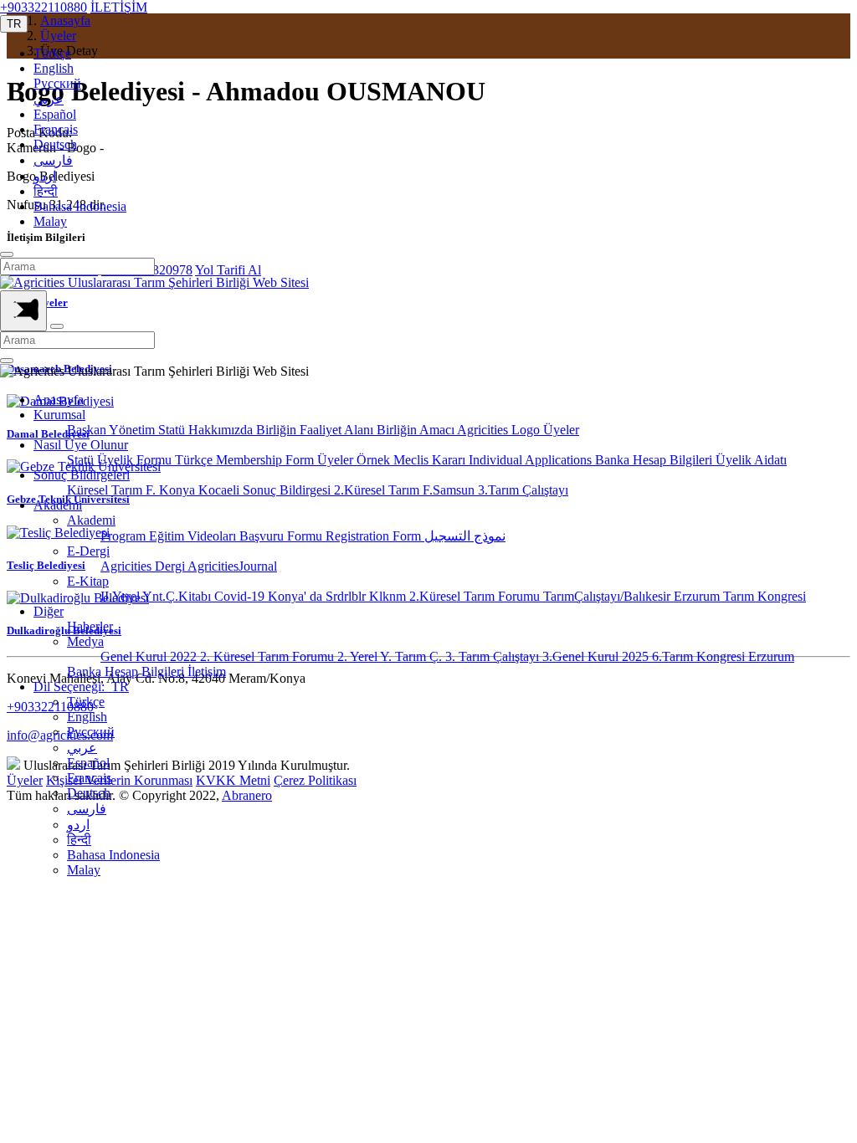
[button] (14, 24)
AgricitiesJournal (232, 566)
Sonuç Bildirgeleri (81, 475)
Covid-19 (241, 596)
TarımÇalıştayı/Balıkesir (608, 596)
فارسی (53, 160)
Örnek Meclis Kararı (413, 460)
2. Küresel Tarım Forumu (268, 656)
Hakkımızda (222, 430)
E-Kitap (88, 581)
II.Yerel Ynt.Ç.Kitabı (157, 596)
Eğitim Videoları (194, 536)
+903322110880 (43, 7)
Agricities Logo (500, 430)
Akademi (57, 505)
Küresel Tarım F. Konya (132, 490)
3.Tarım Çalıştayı (523, 490)
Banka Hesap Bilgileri (655, 460)
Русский (57, 83)
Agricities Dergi (143, 566)
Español (54, 114)
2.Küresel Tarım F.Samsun (406, 490)
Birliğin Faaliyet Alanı (316, 430)
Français (55, 129)
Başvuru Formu (282, 536)
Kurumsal (59, 414)
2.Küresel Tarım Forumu (476, 596)
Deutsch (55, 144)
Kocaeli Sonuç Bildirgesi (266, 490)
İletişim (206, 671)
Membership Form (266, 460)
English (53, 68)
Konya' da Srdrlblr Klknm (338, 596)
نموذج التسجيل (464, 536)
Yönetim (133, 430)
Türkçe (52, 53)
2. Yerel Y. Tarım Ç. (391, 656)
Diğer (48, 611)
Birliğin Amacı (417, 430)
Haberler (90, 626)
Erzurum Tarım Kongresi (740, 596)
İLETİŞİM (118, 7)
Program (124, 536)
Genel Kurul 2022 (150, 656)
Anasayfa (58, 399)
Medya (85, 641)
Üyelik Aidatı (751, 460)
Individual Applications (532, 460)
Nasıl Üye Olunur (80, 445)
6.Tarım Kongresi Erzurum (723, 656)
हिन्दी (45, 191)
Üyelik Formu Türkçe (156, 460)
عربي (48, 99)
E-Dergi (88, 551)
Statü (173, 430)
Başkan (88, 430)
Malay (50, 221)
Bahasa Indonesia (79, 206)
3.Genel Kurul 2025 (597, 656)
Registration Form (375, 536)
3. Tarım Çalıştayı (493, 656)
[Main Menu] (23, 310)
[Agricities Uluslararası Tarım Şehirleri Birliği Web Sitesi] (154, 282)
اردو (44, 176)
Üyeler (561, 430)
